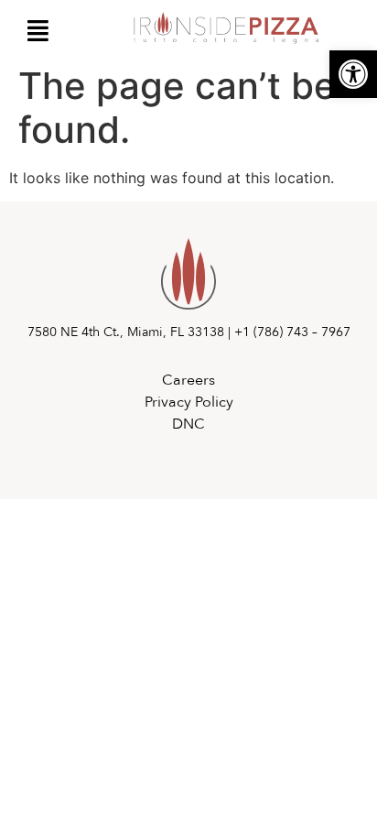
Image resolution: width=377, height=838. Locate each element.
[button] (353, 74)
